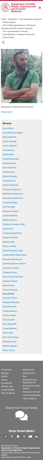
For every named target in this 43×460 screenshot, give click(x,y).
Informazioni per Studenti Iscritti (30, 381)
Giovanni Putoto (10, 298)
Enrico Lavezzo (9, 246)
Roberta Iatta (9, 242)
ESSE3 (4, 376)
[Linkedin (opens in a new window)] (36, 436)
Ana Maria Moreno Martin (14, 263)
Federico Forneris (11, 211)
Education (12, 19)
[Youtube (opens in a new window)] (30, 436)
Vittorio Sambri (9, 315)
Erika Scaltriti (9, 319)
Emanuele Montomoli (12, 259)
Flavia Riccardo (9, 306)
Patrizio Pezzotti (10, 290)
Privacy (4, 379)
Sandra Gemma (10, 220)
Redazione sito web (31, 391)
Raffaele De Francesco (13, 194)
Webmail (5, 373)
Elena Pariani (8, 285)
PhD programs (9, 22)
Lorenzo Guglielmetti (12, 233)
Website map (7, 386)
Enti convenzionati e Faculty (15, 31)
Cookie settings (8, 389)
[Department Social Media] (21, 415)
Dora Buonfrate (9, 167)
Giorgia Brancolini (11, 159)
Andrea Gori (8, 228)
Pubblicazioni (6, 112)
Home (39, 7)
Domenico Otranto (11, 268)
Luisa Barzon (8, 150)
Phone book (6, 369)
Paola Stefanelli (10, 328)
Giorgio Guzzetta (10, 237)
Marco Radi (8, 333)
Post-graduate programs (30, 19)
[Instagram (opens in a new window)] (24, 436)
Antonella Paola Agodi (13, 132)
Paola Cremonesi (10, 185)
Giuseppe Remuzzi (11, 302)
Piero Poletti (8, 294)
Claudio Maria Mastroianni (14, 255)
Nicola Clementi (10, 176)
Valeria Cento (9, 172)
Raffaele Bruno (9, 163)
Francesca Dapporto (12, 189)
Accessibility (6, 383)
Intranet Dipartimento (32, 395)
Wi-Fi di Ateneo (8, 393)
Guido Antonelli (9, 141)
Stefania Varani (9, 341)
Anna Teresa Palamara (13, 276)
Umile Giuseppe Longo (13, 250)
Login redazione (30, 398)
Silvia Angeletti (9, 137)
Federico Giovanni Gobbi (14, 224)
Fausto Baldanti (10, 145)
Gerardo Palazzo (10, 281)
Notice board (28, 369)
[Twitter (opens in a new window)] (12, 436)
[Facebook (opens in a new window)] (5, 436)
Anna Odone (8, 128)
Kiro (24, 376)
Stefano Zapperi (10, 346)
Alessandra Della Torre (13, 198)
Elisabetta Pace (10, 272)
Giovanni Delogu (10, 202)
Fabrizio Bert (8, 154)
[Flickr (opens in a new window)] (18, 436)
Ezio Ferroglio (9, 207)
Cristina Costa (9, 180)
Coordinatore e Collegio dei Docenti (19, 34)
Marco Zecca (9, 350)
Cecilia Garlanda (10, 215)
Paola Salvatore (10, 311)
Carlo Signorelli (9, 324)
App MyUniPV (29, 373)
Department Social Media (21, 407)
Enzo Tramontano (11, 337)
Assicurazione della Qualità (31, 387)
